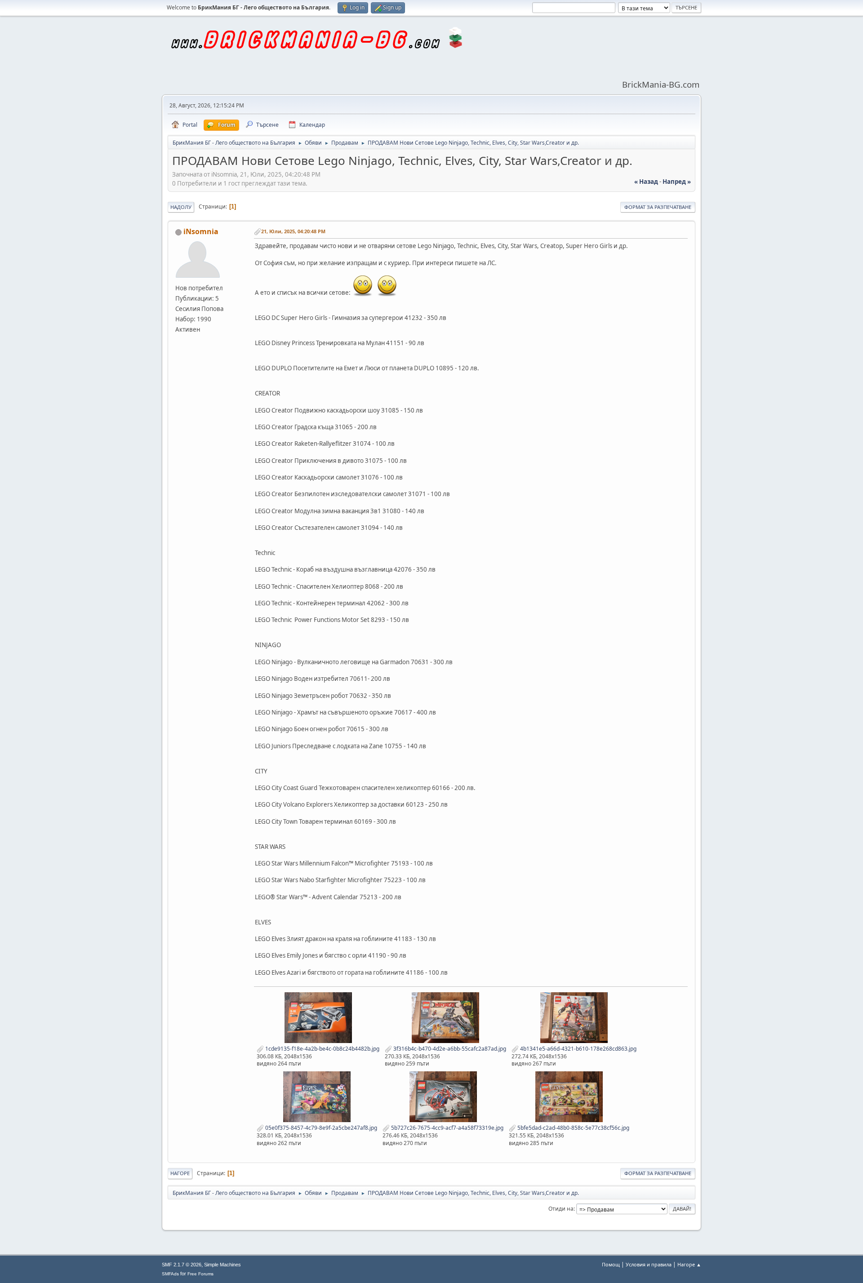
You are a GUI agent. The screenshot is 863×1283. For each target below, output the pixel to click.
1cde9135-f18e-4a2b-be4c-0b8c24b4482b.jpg (321, 1048)
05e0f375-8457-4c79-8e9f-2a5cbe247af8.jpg (320, 1128)
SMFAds (170, 1273)
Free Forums (200, 1273)
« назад (646, 182)
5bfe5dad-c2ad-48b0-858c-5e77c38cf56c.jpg (572, 1128)
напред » (677, 182)
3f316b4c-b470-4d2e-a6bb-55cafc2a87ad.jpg (449, 1048)
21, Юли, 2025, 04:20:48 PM (293, 231)
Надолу (180, 207)
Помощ (611, 1264)
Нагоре (180, 1173)
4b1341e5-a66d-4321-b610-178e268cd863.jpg (577, 1048)
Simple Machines (222, 1264)
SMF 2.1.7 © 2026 (181, 1264)
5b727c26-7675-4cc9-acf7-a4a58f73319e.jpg (446, 1128)
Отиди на (561, 1208)
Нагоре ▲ (689, 1264)
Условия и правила (649, 1264)
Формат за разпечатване (657, 207)
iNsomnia (200, 231)
